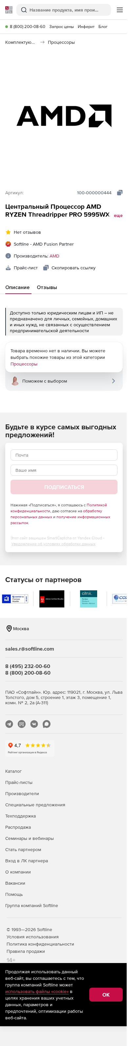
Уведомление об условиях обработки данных (53, 544)
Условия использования (33, 936)
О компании (18, 871)
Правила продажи (26, 951)
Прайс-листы (18, 782)
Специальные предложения (35, 804)
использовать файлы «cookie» (37, 991)
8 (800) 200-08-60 (27, 26)
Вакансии (15, 883)
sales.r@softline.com (29, 649)
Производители (22, 793)
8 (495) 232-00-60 (27, 666)
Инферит (86, 26)
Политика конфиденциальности (40, 944)
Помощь (14, 894)
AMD (54, 255)
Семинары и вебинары (29, 838)
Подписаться (64, 487)
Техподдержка (20, 815)
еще (118, 215)
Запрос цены (61, 26)
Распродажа (18, 827)
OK (106, 995)
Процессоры (24, 363)
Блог (103, 26)
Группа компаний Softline (31, 905)
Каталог (13, 771)
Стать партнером (23, 849)
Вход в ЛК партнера (26, 860)
